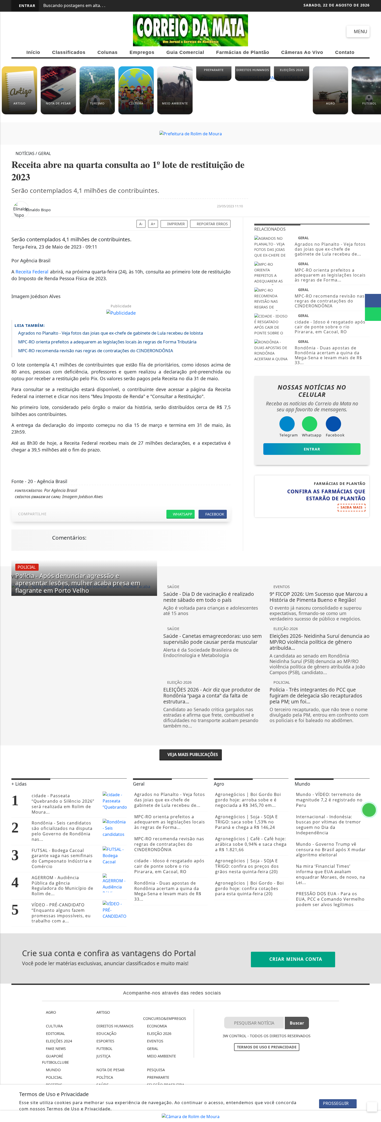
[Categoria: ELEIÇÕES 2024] (291, 79)
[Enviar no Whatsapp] (373, 314)
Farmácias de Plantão (242, 52)
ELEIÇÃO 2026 (158, 1033)
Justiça (102, 1056)
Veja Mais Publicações (192, 754)
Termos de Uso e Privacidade (267, 1047)
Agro (50, 1012)
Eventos (154, 1041)
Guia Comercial (185, 52)
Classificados (69, 52)
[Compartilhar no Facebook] (373, 300)
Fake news (55, 1048)
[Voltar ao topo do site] (373, 673)
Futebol (103, 1048)
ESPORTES (104, 1041)
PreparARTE (157, 1077)
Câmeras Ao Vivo (302, 52)
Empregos (142, 52)
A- (141, 223)
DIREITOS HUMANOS (114, 1026)
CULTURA (54, 1026)
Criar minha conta (295, 959)
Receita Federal (32, 272)
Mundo (53, 1069)
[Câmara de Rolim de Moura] (191, 1116)
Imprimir (175, 223)
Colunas (107, 52)
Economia (156, 1026)
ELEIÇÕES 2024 (58, 1041)
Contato (345, 52)
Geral (152, 1048)
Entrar (27, 5)
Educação (105, 1033)
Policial (53, 1077)
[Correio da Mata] (190, 30)
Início (33, 52)
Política (104, 1077)
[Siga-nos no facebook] (17, 31)
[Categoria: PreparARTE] (213, 79)
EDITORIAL (55, 1033)
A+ (153, 223)
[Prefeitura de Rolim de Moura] (190, 133)
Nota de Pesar (109, 1069)
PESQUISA (155, 1069)
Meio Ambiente (161, 1056)
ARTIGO (102, 1012)
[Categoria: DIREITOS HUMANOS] (252, 79)
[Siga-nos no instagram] (36, 31)
